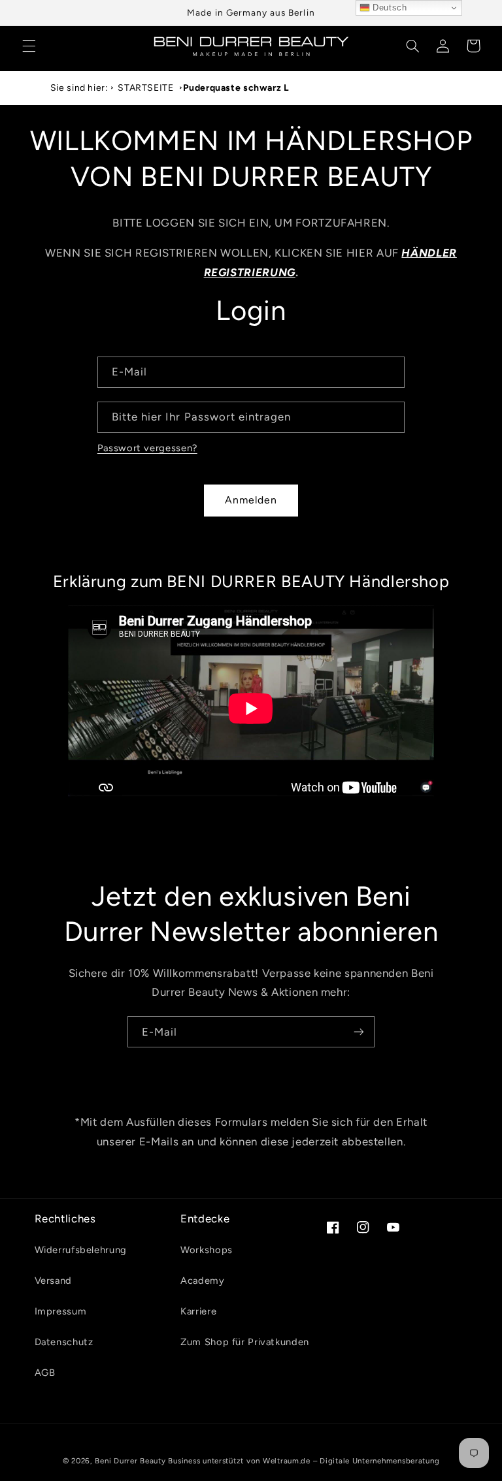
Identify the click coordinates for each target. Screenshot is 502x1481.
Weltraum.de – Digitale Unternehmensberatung (351, 1460)
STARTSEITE (145, 87)
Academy (202, 1280)
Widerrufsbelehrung (81, 1250)
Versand (53, 1280)
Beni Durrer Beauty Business (147, 1460)
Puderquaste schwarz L (236, 87)
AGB (45, 1372)
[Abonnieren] (359, 1031)
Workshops (206, 1250)
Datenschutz (64, 1342)
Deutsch (388, 7)
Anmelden (251, 500)
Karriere (198, 1311)
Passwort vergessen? (147, 448)
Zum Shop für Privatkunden (244, 1342)
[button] (29, 46)
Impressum (61, 1311)
